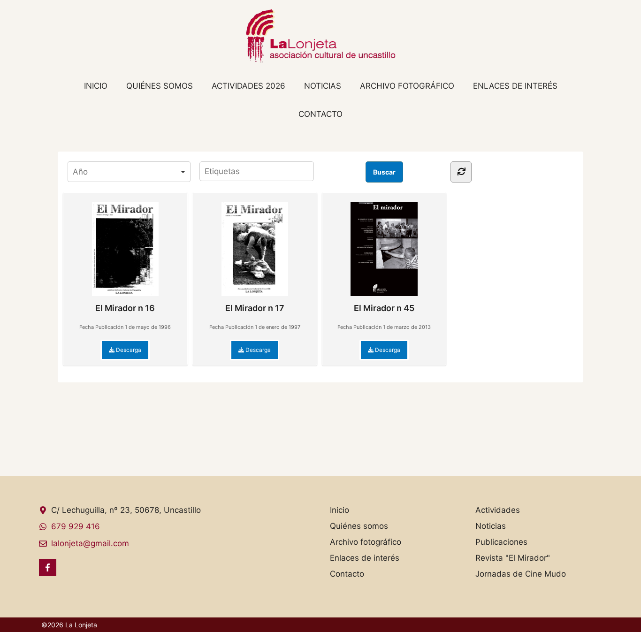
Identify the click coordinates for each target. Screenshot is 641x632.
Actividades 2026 (248, 86)
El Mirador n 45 (384, 308)
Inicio (95, 86)
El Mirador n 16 (125, 308)
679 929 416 (75, 526)
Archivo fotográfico (407, 86)
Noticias (322, 86)
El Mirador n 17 (254, 308)
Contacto (320, 114)
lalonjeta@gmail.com (90, 543)
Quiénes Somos (159, 86)
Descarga (127, 349)
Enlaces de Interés (515, 86)
